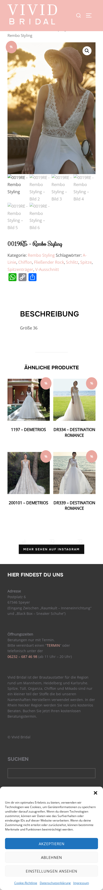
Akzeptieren (51, 843)
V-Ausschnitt (47, 269)
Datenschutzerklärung (55, 883)
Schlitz (72, 262)
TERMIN (53, 645)
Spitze (86, 262)
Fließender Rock (49, 262)
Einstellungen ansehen (51, 871)
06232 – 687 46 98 (22, 656)
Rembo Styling (41, 255)
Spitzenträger (20, 269)
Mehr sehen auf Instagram (51, 549)
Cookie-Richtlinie (25, 883)
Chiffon (25, 262)
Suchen (18, 759)
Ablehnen (51, 857)
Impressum (81, 883)
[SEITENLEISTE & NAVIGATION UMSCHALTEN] (91, 15)
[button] (95, 792)
